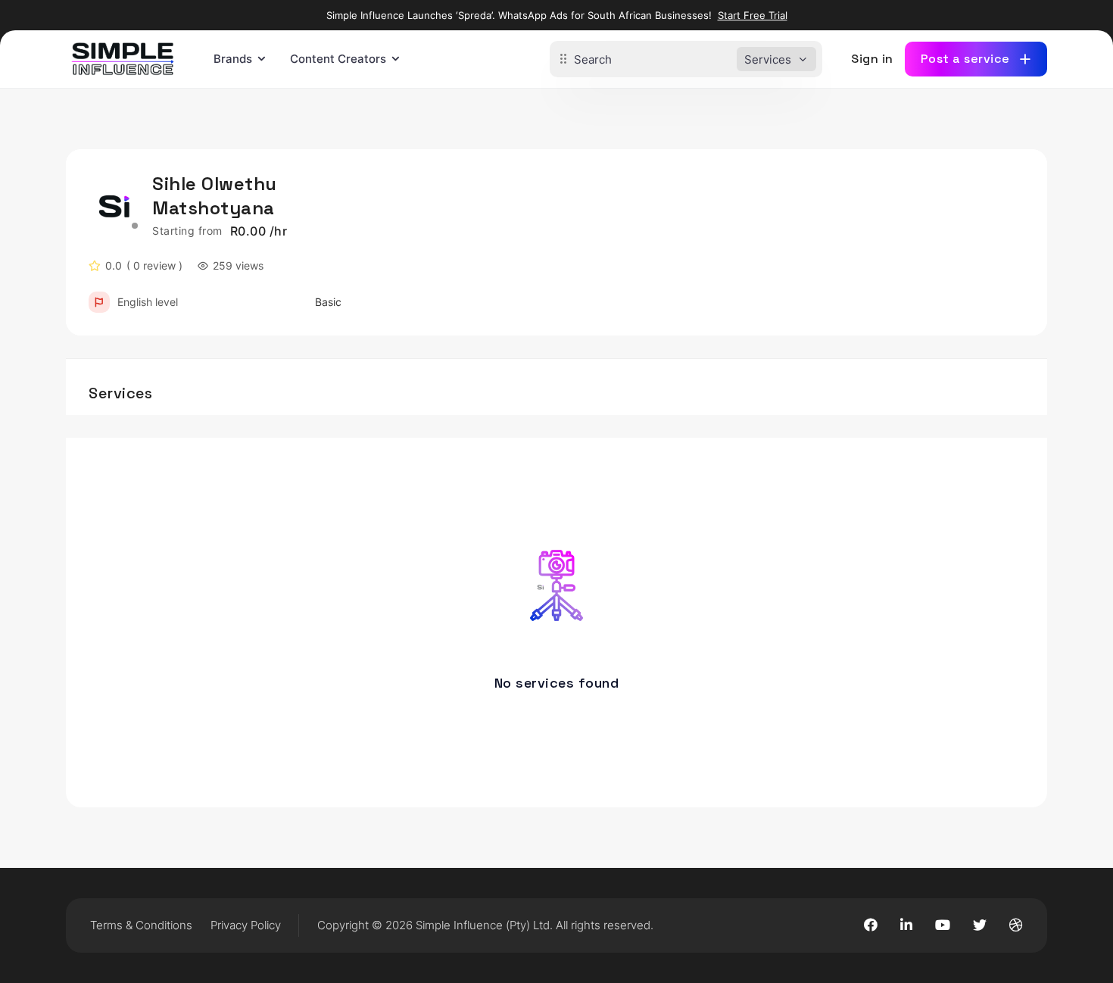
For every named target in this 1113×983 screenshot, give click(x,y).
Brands (233, 58)
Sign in (872, 59)
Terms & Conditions (141, 925)
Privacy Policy (245, 925)
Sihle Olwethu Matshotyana (214, 196)
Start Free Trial (752, 15)
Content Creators (338, 58)
